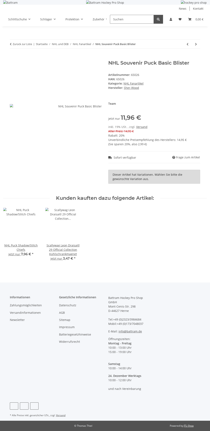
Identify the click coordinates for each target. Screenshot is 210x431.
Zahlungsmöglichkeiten (26, 305)
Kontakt (198, 8)
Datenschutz (67, 305)
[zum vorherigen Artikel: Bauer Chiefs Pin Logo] (187, 44)
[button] (170, 19)
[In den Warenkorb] (13, 58)
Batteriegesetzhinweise (75, 334)
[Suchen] (158, 19)
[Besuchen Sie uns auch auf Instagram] (24, 406)
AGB (62, 313)
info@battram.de (130, 331)
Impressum (67, 327)
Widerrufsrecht (69, 342)
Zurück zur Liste (22, 44)
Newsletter (17, 320)
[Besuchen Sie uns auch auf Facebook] (14, 406)
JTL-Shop (189, 426)
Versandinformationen (25, 313)
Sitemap (64, 320)
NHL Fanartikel (133, 83)
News (182, 8)
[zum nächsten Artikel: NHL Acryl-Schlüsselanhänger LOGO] (196, 44)
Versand (141, 127)
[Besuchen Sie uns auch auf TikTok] (34, 406)
